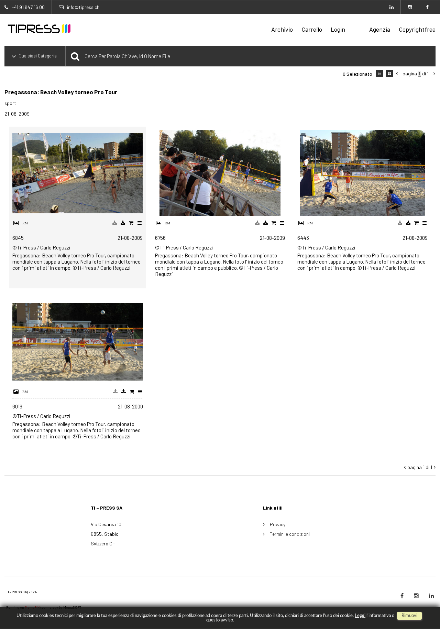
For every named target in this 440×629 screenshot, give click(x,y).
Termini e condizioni (290, 534)
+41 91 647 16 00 (28, 7)
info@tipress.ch (83, 7)
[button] (422, 600)
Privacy (277, 524)
